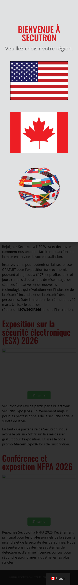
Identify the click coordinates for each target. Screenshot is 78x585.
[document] (39, 292)
